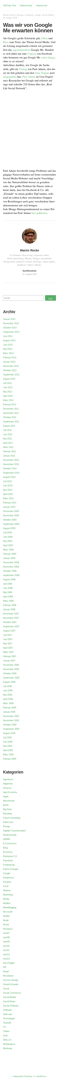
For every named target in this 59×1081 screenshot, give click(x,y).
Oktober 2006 (9, 673)
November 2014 (11, 323)
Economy (8, 852)
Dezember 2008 (11, 562)
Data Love (8, 822)
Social (6, 988)
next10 (6, 946)
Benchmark (9, 800)
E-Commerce (9, 843)
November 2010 (11, 464)
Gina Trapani (42, 73)
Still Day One (9, 5)
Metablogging (9, 907)
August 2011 (9, 425)
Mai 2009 (7, 541)
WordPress (41, 1076)
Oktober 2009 (9, 519)
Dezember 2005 (11, 716)
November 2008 (11, 566)
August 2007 (9, 630)
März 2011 (8, 447)
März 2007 (8, 652)
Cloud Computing (11, 817)
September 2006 (11, 677)
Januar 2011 (9, 455)
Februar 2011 (9, 451)
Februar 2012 (9, 404)
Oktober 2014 (9, 327)
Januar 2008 (9, 609)
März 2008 (8, 601)
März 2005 (8, 754)
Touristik (7, 1022)
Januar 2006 (9, 712)
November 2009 (11, 515)
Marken (7, 890)
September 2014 (11, 332)
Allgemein (8, 783)
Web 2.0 (7, 1039)
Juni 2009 (8, 536)
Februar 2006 (9, 707)
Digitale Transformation (14, 830)
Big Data (7, 809)
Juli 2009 (7, 532)
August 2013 (9, 340)
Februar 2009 (9, 554)
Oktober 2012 (9, 370)
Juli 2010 (7, 481)
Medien (6, 903)
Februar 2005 (9, 758)
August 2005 (9, 733)
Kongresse (8, 877)
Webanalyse (9, 1044)
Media (6, 899)
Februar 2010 (9, 502)
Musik (6, 924)
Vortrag (23, 69)
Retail (6, 971)
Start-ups (7, 1014)
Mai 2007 (7, 643)
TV (4, 1027)
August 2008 (9, 579)
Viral (5, 1035)
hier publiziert (39, 213)
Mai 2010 (7, 490)
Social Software (10, 1005)
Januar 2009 (9, 558)
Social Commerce (12, 993)
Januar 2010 (9, 507)
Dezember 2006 (11, 665)
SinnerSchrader (10, 984)
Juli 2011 (7, 430)
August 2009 (9, 528)
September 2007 (11, 626)
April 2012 (8, 396)
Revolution (8, 975)
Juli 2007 (7, 635)
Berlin (6, 805)
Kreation (7, 882)
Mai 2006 (7, 694)
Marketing (8, 894)
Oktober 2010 (9, 468)
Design (20, 15)
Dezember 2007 (11, 613)
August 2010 (9, 477)
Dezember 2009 (11, 511)
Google (37, 15)
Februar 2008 (9, 605)
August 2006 (9, 682)
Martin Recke (9, 15)
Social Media (47, 15)
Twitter (6, 1031)
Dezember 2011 (11, 408)
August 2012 (9, 379)
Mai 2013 (7, 349)
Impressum (42, 5)
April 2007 (8, 647)
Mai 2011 (7, 438)
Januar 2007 (9, 660)
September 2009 (11, 524)
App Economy (10, 792)
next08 (6, 937)
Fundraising (9, 864)
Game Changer (10, 869)
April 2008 (8, 596)
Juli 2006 (7, 686)
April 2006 (8, 699)
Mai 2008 (7, 592)
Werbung (7, 1048)
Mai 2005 (7, 746)
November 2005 (11, 720)
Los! (50, 298)
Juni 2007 (8, 639)
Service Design (10, 980)
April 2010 (8, 494)
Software (7, 1010)
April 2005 (8, 750)
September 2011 (11, 421)
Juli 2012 (7, 383)
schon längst (48, 57)
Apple (6, 796)
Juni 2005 (8, 741)
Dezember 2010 (11, 460)
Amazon (7, 788)
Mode (6, 920)
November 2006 (11, 669)
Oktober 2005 (9, 724)
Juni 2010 (8, 485)
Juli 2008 (7, 583)
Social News (9, 1001)
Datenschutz (26, 5)
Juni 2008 (8, 588)
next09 (6, 941)
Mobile (6, 916)
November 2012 (11, 366)
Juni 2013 (8, 344)
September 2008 (11, 575)
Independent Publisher (22, 1076)
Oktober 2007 (9, 622)
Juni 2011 (7, 434)
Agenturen (8, 779)
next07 (6, 933)
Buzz (6, 42)
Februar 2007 (9, 656)
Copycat (31, 53)
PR (4, 967)
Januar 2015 (9, 319)
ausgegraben (10, 76)
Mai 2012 (7, 391)
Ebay (5, 847)
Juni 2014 (8, 336)
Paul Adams (28, 76)
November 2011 (11, 413)
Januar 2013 (9, 361)
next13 (6, 958)
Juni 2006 (8, 690)
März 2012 (8, 400)
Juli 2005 (7, 737)
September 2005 (11, 729)
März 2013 (8, 353)
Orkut (44, 38)
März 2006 (8, 703)
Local (5, 886)
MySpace (8, 928)
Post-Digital (8, 963)
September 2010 (11, 472)
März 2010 (8, 498)
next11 (6, 950)
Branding (7, 813)
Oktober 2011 (9, 417)
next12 (6, 954)
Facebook (29, 15)
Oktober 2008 (9, 571)
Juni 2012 (8, 387)
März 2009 (8, 549)
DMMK (6, 839)
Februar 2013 (9, 357)
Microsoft (7, 911)
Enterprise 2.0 (10, 856)
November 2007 (11, 618)
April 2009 (8, 545)
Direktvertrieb (9, 835)
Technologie (9, 1018)
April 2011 (8, 443)
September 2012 (11, 374)
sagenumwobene (21, 50)
